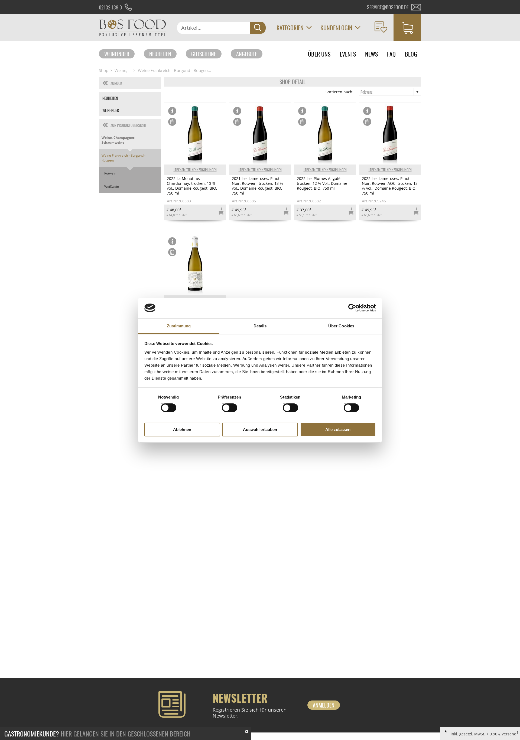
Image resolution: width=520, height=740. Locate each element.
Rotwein (110, 173)
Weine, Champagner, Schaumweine (118, 140)
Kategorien (290, 27)
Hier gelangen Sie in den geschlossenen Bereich (97, 733)
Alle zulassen (337, 429)
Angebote (246, 54)
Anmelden (323, 705)
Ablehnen (182, 429)
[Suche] (258, 28)
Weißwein (111, 186)
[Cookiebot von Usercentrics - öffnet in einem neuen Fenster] (352, 308)
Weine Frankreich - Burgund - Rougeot (123, 158)
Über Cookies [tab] (341, 325)
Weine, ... (123, 70)
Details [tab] (260, 325)
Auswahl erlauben (260, 429)
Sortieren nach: (339, 92)
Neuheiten (160, 54)
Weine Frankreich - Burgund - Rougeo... (174, 70)
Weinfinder (116, 54)
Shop (103, 70)
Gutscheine (203, 54)
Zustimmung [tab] (179, 325)
